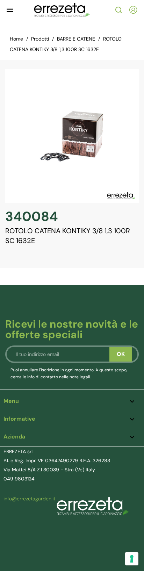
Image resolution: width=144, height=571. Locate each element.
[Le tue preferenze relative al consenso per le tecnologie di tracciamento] (131, 558)
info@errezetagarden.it (29, 498)
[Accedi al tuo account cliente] (133, 10)
